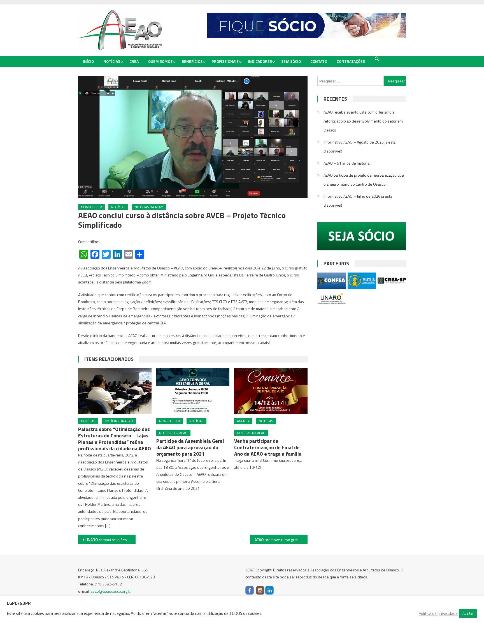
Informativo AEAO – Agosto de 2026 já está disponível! (359, 146)
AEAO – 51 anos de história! (347, 163)
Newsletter (91, 207)
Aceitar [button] (468, 613)
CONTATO (318, 61)
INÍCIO (88, 61)
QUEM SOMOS (160, 61)
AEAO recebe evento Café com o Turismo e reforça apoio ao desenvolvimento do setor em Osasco (363, 121)
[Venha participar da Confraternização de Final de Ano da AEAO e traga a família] (271, 391)
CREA (134, 61)
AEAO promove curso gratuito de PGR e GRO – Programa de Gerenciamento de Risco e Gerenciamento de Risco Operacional (281, 540)
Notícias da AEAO (149, 207)
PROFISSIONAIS (225, 61)
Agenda (243, 421)
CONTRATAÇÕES (351, 61)
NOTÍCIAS (111, 61)
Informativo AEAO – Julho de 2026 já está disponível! (358, 200)
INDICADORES (260, 61)
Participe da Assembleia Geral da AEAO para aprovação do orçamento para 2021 (190, 447)
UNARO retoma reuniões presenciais (110, 540)
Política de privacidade (438, 613)
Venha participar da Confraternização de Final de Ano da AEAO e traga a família (268, 447)
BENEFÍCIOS (192, 61)
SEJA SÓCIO (291, 61)
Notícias (118, 207)
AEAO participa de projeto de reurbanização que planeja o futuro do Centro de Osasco (364, 179)
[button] (377, 59)
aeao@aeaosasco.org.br (111, 591)
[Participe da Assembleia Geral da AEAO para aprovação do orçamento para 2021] (193, 391)
